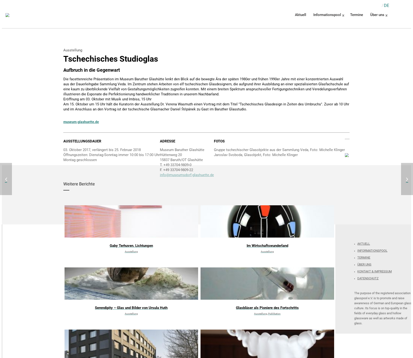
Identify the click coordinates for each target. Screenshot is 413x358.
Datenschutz (368, 278)
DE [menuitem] (386, 5)
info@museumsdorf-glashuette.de (187, 175)
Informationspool (372, 250)
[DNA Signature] (6, 179)
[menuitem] (386, 5)
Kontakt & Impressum (374, 271)
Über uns (364, 264)
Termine (363, 257)
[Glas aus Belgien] (407, 179)
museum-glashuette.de (81, 122)
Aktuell (363, 243)
